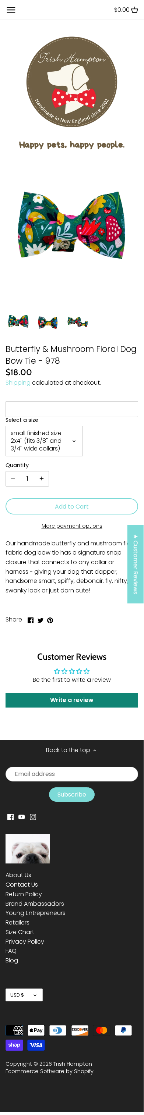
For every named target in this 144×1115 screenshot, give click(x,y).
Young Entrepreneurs (36, 913)
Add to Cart (72, 506)
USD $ (17, 994)
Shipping (18, 382)
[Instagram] (33, 817)
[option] (18, 322)
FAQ (11, 951)
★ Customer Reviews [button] (135, 564)
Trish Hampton (72, 1064)
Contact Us (22, 884)
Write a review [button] (72, 700)
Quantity (17, 465)
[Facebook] (10, 817)
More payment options (72, 526)
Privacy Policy (25, 941)
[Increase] (42, 478)
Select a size (22, 420)
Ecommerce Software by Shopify (50, 1071)
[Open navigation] (11, 9)
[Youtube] (21, 817)
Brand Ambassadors (35, 904)
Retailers (17, 922)
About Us (18, 875)
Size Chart (20, 932)
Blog (12, 960)
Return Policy (24, 894)
